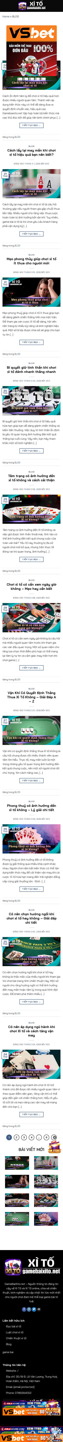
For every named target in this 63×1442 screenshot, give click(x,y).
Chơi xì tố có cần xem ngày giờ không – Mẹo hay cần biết (31, 586)
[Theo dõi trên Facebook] (24, 1309)
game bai (8, 1352)
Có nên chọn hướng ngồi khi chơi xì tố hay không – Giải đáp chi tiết (31, 918)
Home (6, 16)
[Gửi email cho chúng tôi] (39, 1309)
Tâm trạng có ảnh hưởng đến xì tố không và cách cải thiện (31, 478)
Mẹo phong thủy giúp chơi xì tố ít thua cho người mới (31, 261)
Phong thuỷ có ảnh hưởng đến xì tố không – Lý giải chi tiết (31, 808)
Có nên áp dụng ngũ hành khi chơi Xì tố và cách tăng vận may (31, 1031)
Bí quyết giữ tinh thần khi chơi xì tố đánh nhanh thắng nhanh (31, 369)
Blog (8, 1344)
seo (47, 164)
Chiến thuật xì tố (16, 1338)
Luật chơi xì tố (14, 1332)
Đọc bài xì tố (13, 1326)
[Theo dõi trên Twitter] (34, 1309)
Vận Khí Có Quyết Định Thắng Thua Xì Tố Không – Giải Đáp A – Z (31, 697)
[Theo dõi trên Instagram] (29, 1309)
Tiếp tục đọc (31, 125)
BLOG (17, 137)
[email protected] (24, 1387)
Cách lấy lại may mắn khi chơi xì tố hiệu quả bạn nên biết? (31, 152)
